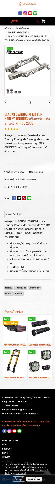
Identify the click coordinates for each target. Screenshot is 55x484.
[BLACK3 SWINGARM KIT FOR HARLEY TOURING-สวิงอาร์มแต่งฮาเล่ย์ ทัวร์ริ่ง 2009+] (27, 70)
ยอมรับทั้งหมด (34, 479)
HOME (5, 444)
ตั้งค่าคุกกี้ (19, 479)
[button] (36, 21)
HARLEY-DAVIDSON (26, 179)
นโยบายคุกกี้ (21, 473)
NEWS (5, 453)
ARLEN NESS (20, 187)
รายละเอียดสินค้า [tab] (14, 214)
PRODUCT (7, 448)
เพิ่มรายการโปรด (15, 172)
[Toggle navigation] (51, 21)
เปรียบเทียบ (38, 172)
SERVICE (6, 457)
